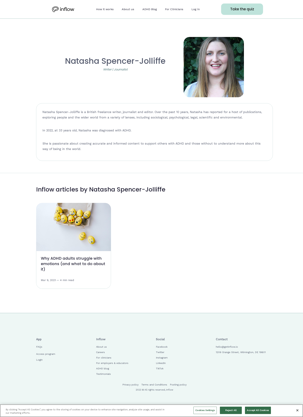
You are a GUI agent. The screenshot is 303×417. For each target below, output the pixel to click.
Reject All (231, 410)
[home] (63, 9)
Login (39, 359)
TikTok (159, 368)
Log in (195, 9)
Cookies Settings (205, 410)
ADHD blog (102, 368)
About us (128, 9)
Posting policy (178, 384)
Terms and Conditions (154, 384)
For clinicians (103, 357)
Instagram (162, 357)
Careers (100, 352)
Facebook (161, 346)
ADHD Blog (149, 9)
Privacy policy (130, 384)
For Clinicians (174, 9)
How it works (105, 9)
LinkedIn (161, 363)
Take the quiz (242, 9)
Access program (45, 354)
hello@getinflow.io (227, 346)
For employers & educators (112, 363)
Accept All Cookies (258, 410)
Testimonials (103, 373)
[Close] (297, 410)
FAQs (39, 346)
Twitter (160, 352)
